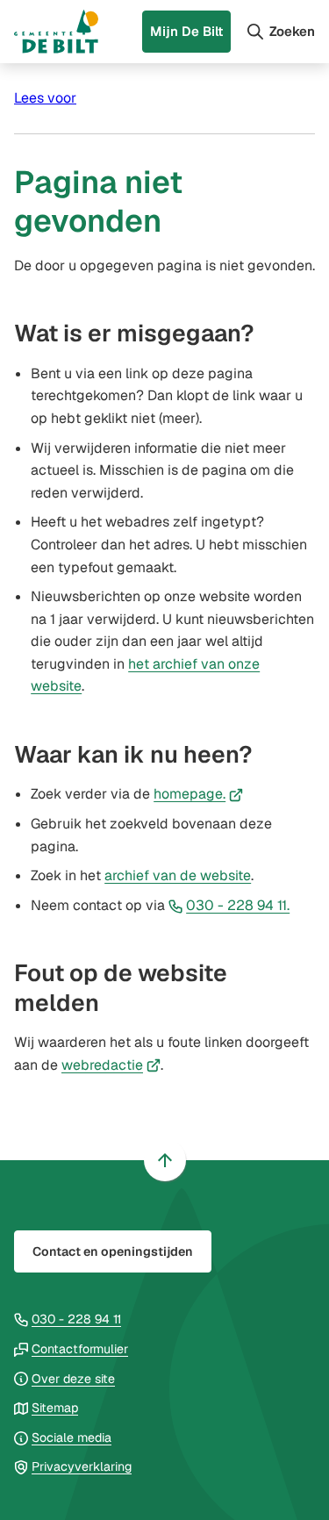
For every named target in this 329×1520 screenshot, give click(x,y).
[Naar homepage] (56, 31)
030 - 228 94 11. (238, 905)
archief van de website (177, 875)
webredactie (111, 1065)
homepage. (198, 794)
